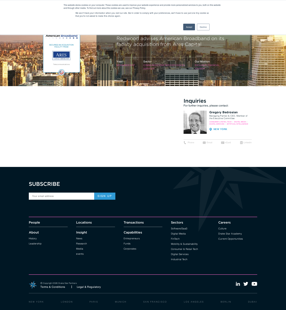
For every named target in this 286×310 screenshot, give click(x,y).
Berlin (226, 301)
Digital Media (178, 233)
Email (210, 142)
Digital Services (180, 254)
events (80, 253)
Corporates (130, 248)
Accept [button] (189, 27)
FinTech (175, 238)
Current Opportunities (230, 238)
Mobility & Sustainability (184, 243)
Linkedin (247, 142)
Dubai (252, 301)
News (79, 238)
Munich (120, 301)
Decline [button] (203, 27)
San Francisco (155, 301)
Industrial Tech (179, 259)
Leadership (35, 243)
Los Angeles (194, 301)
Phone (191, 142)
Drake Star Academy (230, 233)
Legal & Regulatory (89, 286)
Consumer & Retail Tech (184, 248)
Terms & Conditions (52, 286)
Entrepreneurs (132, 238)
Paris (94, 301)
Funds (127, 243)
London (67, 301)
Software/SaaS (179, 228)
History (33, 238)
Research (81, 243)
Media (79, 248)
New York (36, 301)
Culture (222, 228)
